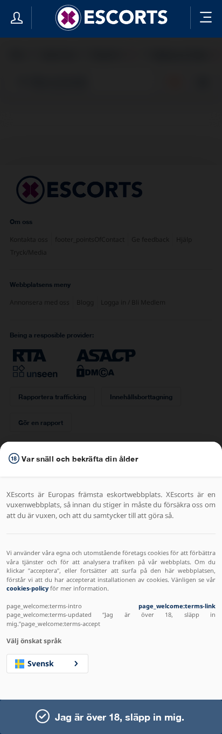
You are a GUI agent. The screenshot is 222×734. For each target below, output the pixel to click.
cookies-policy (27, 588)
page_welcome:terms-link (177, 606)
